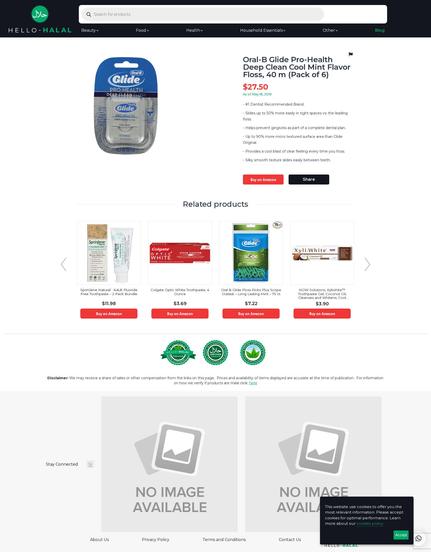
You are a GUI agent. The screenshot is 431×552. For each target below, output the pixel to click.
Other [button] (329, 30)
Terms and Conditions (224, 539)
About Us (99, 539)
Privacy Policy (155, 539)
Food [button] (141, 30)
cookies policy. (370, 523)
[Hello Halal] (40, 18)
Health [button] (193, 30)
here (253, 383)
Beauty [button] (88, 30)
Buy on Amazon (263, 179)
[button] (418, 538)
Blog (380, 30)
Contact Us (290, 539)
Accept (401, 535)
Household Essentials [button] (261, 30)
